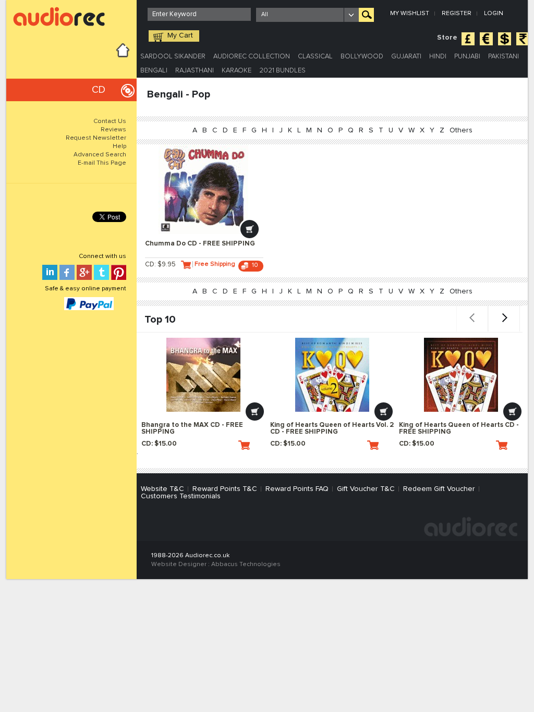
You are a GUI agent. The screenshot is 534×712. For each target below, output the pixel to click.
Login (493, 13)
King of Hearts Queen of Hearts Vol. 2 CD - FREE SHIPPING (332, 428)
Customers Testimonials (181, 496)
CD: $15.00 (159, 443)
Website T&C (162, 489)
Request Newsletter (96, 138)
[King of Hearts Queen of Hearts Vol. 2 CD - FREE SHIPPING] (332, 375)
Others (461, 130)
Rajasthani (194, 70)
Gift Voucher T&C (366, 489)
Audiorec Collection (251, 56)
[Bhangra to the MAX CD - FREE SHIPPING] (203, 375)
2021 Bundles (282, 70)
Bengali (153, 70)
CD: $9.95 (160, 264)
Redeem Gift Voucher (439, 489)
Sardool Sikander (172, 56)
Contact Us (109, 121)
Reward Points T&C (224, 489)
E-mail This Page (102, 163)
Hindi (437, 56)
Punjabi (467, 56)
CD (98, 90)
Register (456, 13)
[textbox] (199, 14)
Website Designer (179, 564)
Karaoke (236, 70)
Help (119, 146)
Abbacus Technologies (246, 564)
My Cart (180, 35)
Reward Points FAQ (297, 489)
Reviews (113, 130)
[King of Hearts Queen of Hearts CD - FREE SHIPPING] (461, 375)
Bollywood (362, 56)
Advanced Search (100, 155)
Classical (315, 56)
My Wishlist (409, 13)
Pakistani (503, 56)
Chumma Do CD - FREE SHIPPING (200, 243)
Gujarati (406, 56)
